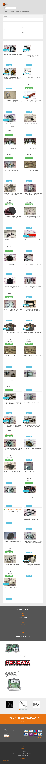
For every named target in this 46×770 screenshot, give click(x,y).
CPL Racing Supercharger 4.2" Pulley (13, 541)
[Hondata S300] (23, 648)
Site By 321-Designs (23, 758)
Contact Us (9, 65)
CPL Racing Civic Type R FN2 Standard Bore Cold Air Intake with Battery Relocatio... (33, 55)
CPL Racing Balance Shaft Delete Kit (13, 170)
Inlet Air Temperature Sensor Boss (13, 564)
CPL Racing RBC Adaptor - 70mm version (33, 355)
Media (6, 11)
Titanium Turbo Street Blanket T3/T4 (33, 448)
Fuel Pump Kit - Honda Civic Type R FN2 (32, 402)
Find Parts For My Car (23, 36)
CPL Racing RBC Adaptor (33, 170)
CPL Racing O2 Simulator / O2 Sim (33, 77)
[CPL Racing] (36, 704)
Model (23, 32)
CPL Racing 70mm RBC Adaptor (13, 355)
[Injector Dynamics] (9, 704)
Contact (12, 11)
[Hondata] (23, 663)
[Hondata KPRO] (23, 684)
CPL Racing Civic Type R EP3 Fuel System (13, 54)
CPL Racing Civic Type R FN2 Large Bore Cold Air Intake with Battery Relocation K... (33, 496)
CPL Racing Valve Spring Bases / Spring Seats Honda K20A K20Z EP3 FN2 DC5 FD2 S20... (13, 449)
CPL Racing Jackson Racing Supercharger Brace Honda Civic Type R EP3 (13, 101)
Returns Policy (23, 748)
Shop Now (23, 656)
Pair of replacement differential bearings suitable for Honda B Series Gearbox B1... (33, 542)
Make (23, 27)
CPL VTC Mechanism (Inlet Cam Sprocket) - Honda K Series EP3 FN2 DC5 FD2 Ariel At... (13, 125)
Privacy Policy (23, 746)
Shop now (23, 721)
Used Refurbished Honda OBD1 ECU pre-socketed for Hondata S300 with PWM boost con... (13, 473)
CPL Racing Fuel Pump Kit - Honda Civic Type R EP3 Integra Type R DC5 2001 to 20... (33, 264)
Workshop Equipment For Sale (23, 11)
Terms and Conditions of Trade (23, 745)
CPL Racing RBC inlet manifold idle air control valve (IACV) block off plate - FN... (33, 473)
